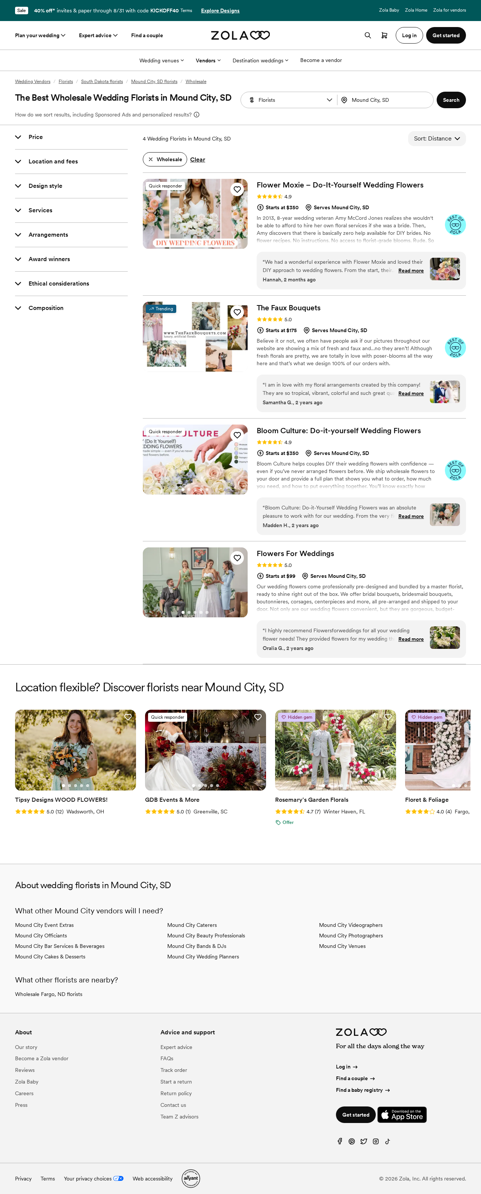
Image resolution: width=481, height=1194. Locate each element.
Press (21, 1105)
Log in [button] (409, 35)
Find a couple (147, 35)
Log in (343, 1067)
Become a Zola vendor (41, 1058)
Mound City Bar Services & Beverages (59, 946)
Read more (411, 271)
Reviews (25, 1070)
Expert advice (95, 35)
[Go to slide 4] (201, 244)
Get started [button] (446, 35)
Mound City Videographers (351, 925)
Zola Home (416, 10)
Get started (355, 1115)
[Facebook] (339, 1143)
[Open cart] (384, 35)
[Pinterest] (351, 1143)
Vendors (206, 60)
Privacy (23, 1179)
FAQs (166, 1058)
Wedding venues (159, 60)
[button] (329, 99)
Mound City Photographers (351, 936)
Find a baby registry (359, 1090)
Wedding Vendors (32, 81)
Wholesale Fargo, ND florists (48, 994)
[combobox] (386, 100)
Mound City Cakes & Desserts (50, 957)
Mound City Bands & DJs (196, 946)
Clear (197, 159)
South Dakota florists (102, 81)
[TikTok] (388, 1143)
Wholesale (196, 81)
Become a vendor (321, 60)
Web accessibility (152, 1179)
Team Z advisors (179, 1117)
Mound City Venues (342, 946)
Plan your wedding (37, 35)
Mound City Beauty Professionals (206, 936)
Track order (173, 1070)
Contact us (173, 1105)
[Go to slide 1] (183, 244)
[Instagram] (376, 1143)
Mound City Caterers (192, 925)
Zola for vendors (449, 10)
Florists (66, 81)
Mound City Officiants (41, 936)
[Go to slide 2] (189, 244)
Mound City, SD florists (154, 81)
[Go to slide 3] (195, 244)
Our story (26, 1047)
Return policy (176, 1093)
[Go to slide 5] (207, 244)
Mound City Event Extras (44, 925)
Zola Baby (389, 10)
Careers (24, 1093)
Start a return (176, 1082)
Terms (186, 10)
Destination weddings (258, 60)
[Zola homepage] (240, 35)
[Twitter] (364, 1143)
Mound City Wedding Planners (203, 957)
